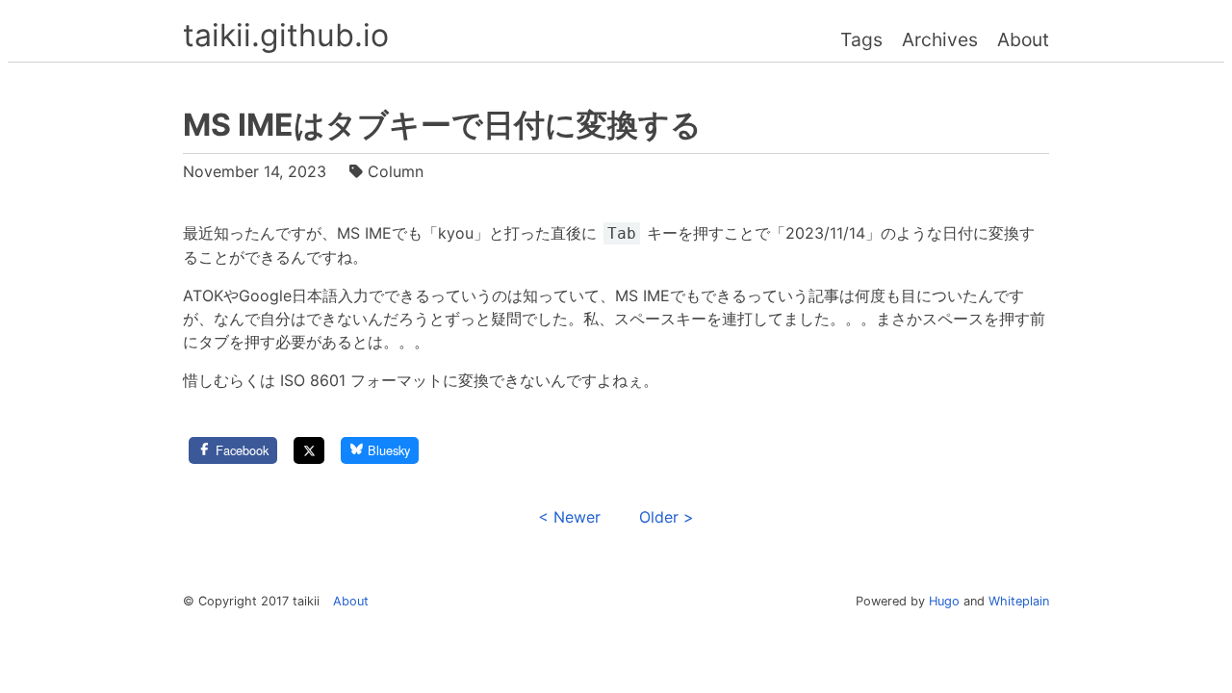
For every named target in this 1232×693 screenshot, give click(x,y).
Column (395, 171)
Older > (666, 516)
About (1023, 39)
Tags (861, 39)
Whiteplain (1018, 601)
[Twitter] (309, 450)
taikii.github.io (286, 35)
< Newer (569, 516)
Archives (940, 39)
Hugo (944, 601)
